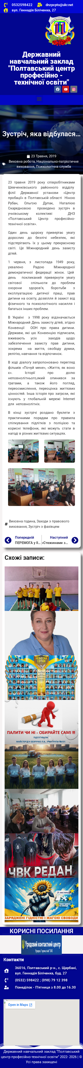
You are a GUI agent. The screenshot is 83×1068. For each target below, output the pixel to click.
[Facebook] (57, 89)
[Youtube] (65, 89)
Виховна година (22, 521)
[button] (39, 99)
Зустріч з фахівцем (43, 527)
